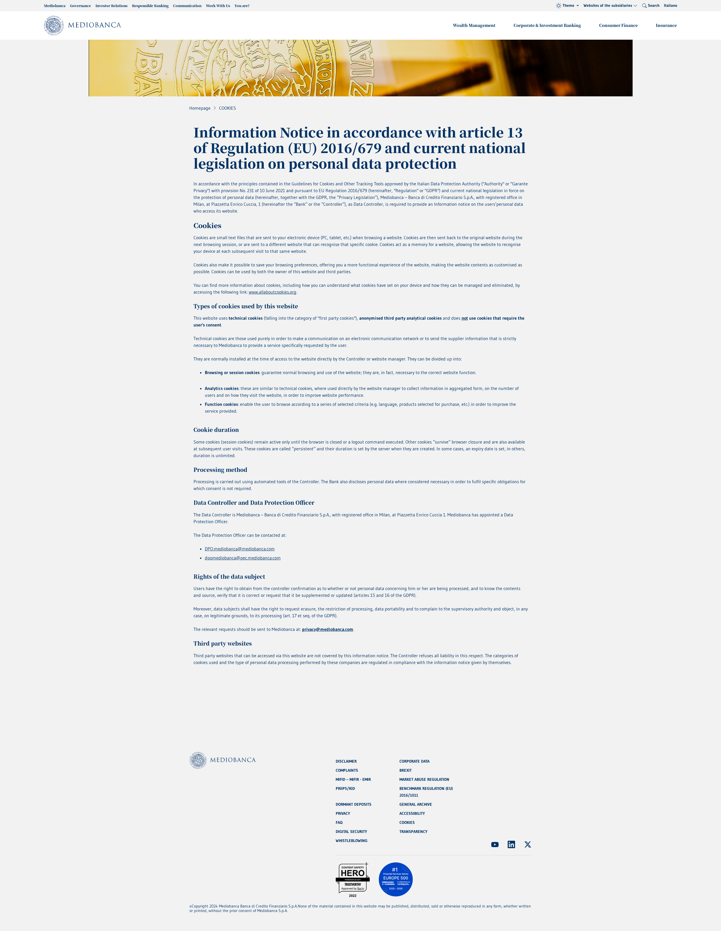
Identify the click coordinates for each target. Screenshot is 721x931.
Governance (80, 5)
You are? (242, 5)
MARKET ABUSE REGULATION (424, 779)
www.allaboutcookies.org (272, 292)
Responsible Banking (150, 5)
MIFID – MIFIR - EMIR (353, 779)
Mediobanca (54, 5)
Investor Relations (111, 5)
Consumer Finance (618, 25)
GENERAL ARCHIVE (415, 804)
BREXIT (405, 770)
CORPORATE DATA (414, 761)
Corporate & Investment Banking (547, 25)
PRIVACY (343, 813)
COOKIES (407, 822)
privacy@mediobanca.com (327, 629)
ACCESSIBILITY (412, 813)
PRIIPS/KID (345, 788)
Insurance (666, 25)
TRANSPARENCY (413, 831)
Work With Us (218, 5)
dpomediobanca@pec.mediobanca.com (243, 558)
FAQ (339, 822)
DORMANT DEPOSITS (353, 804)
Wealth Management (474, 25)
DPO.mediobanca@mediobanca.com (240, 549)
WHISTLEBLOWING (351, 840)
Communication (187, 5)
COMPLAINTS (347, 770)
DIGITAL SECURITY (351, 831)
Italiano (670, 5)
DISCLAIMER (346, 761)
